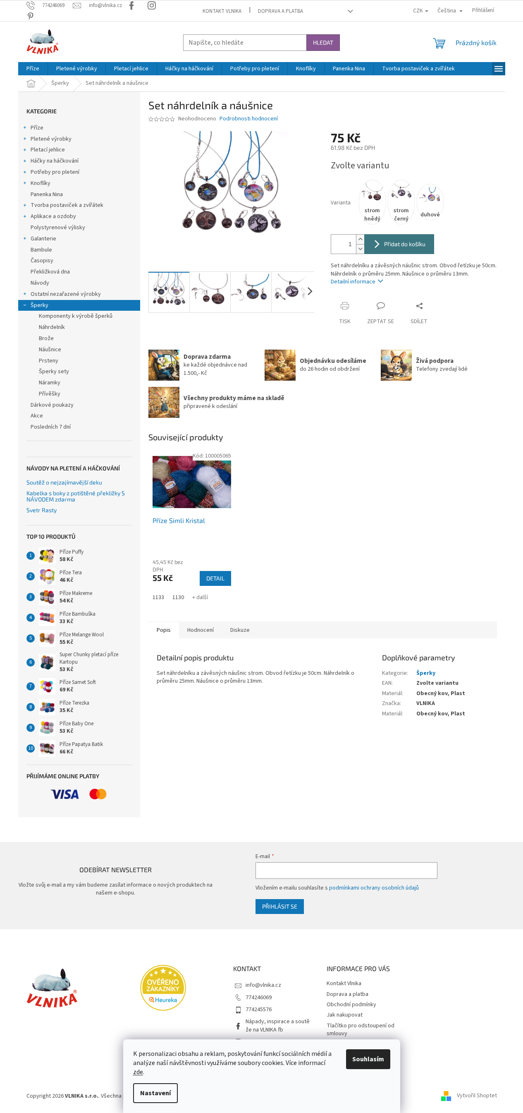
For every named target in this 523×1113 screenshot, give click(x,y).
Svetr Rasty (41, 510)
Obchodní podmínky (351, 1004)
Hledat (323, 42)
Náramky (49, 383)
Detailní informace (353, 282)
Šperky (39, 305)
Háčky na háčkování (55, 161)
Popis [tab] (164, 630)
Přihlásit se (279, 906)
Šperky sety (54, 371)
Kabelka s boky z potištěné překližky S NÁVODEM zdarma (75, 496)
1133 (158, 597)
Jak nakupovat (345, 1015)
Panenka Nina (47, 194)
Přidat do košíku (404, 243)
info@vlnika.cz (263, 985)
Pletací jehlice (48, 150)
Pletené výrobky (51, 139)
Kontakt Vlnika (222, 11)
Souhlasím (368, 1059)
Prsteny (48, 361)
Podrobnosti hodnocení (249, 119)
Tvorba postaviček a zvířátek (67, 205)
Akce (37, 416)
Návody (40, 283)
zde (138, 1072)
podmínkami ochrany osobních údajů (374, 888)
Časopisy (42, 261)
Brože (46, 338)
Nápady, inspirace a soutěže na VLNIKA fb (278, 1025)
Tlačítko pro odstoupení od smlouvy (360, 1030)
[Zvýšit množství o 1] (360, 239)
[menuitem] (33, 68)
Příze (37, 128)
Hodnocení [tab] (200, 630)
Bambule (41, 250)
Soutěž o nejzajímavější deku (64, 482)
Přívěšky (49, 394)
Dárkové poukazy (52, 405)
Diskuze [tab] (240, 630)
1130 (178, 597)
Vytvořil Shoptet (477, 1096)
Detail (215, 578)
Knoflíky (40, 183)
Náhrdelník (52, 327)
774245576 (259, 1009)
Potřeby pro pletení (55, 172)
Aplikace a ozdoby (53, 216)
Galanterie (43, 239)
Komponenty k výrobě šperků (75, 316)
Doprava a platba (280, 11)
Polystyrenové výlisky (58, 227)
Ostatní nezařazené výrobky (66, 294)
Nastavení (155, 1093)
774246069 (259, 997)
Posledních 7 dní (51, 427)
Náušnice (50, 349)
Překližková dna (50, 272)
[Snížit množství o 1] (360, 249)
